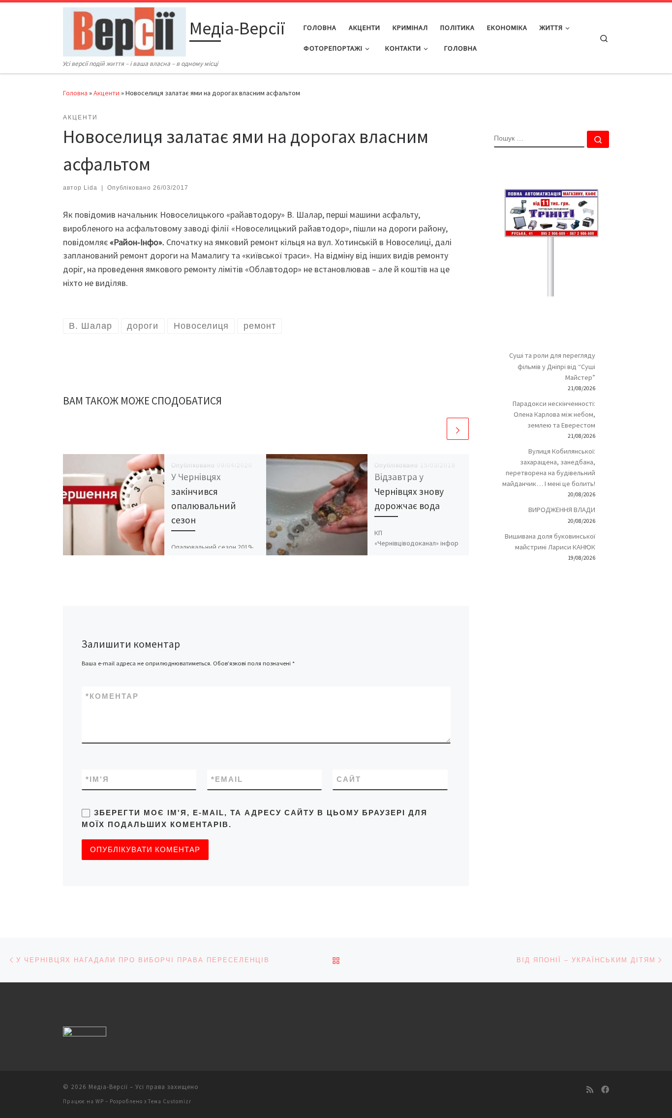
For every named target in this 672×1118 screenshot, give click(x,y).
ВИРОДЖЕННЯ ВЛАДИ (561, 509)
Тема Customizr (169, 1101)
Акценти (106, 92)
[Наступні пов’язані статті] (458, 429)
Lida (90, 187)
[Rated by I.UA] (84, 1034)
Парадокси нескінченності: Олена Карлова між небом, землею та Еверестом (554, 414)
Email (227, 779)
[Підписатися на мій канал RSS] (589, 1090)
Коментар (112, 696)
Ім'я (97, 779)
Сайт (348, 779)
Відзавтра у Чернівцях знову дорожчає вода (409, 491)
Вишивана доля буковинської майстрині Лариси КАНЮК (550, 541)
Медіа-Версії (108, 1087)
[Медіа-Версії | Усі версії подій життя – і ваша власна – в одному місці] (124, 30)
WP (99, 1101)
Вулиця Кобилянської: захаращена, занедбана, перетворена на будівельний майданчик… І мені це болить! (548, 467)
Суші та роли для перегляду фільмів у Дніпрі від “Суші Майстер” (552, 366)
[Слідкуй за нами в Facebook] (605, 1090)
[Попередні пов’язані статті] (434, 429)
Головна (75, 92)
